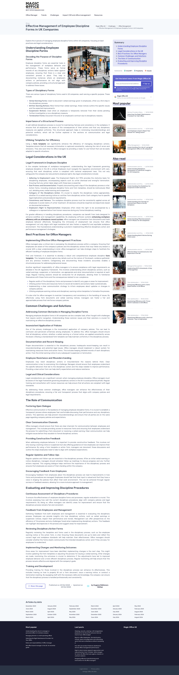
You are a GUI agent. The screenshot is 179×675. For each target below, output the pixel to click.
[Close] (127, 332)
